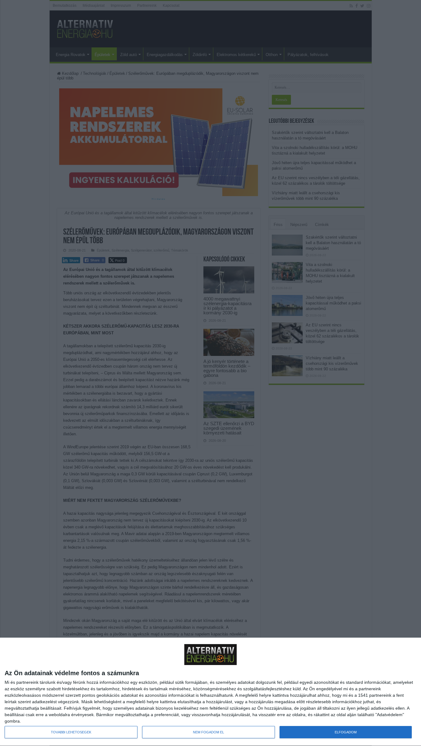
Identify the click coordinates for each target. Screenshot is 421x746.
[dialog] (210, 692)
